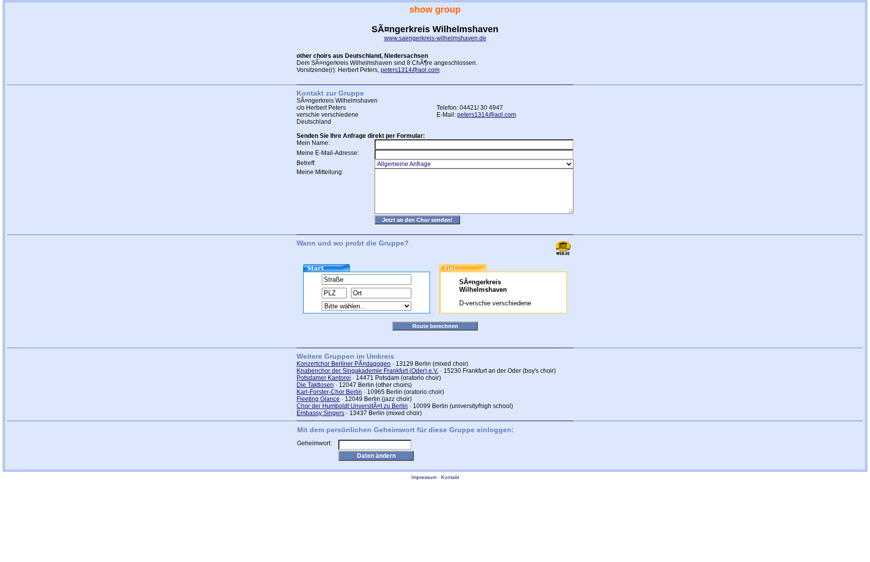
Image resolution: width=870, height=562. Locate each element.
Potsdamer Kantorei (324, 377)
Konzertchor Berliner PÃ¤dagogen (344, 363)
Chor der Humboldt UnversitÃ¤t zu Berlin (352, 406)
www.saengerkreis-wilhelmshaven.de (435, 38)
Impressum (424, 477)
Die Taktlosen (315, 384)
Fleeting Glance (318, 399)
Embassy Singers (320, 413)
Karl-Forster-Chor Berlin (329, 391)
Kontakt (450, 477)
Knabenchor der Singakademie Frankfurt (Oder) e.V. (368, 370)
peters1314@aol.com (410, 69)
